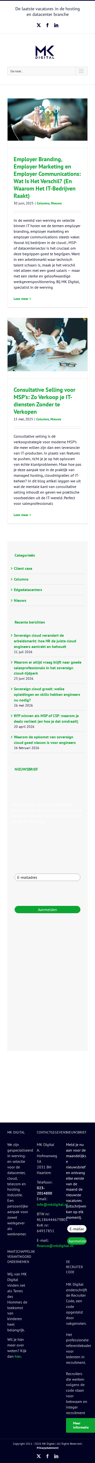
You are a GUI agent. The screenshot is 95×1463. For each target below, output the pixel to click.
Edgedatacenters (28, 589)
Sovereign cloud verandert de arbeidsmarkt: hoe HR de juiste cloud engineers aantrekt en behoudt (45, 641)
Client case (23, 568)
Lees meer (21, 299)
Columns (43, 203)
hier (18, 1356)
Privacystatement (47, 1448)
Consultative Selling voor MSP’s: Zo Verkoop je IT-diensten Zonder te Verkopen (44, 400)
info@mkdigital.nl (52, 1204)
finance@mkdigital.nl (55, 1245)
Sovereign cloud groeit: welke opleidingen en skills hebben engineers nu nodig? (47, 694)
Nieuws (56, 203)
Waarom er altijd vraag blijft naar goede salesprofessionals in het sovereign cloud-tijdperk (47, 668)
